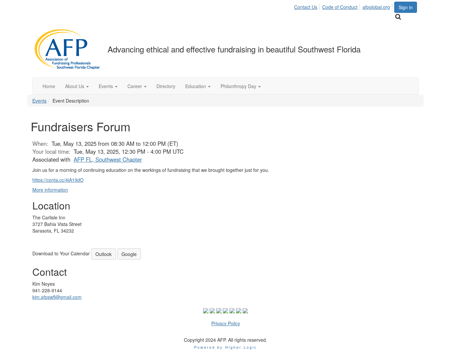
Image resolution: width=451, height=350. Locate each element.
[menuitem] (308, 6)
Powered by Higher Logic (225, 347)
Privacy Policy (225, 323)
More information (50, 189)
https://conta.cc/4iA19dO (58, 179)
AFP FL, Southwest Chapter (108, 159)
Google (129, 254)
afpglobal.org (376, 7)
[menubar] (344, 6)
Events (39, 100)
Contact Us (305, 7)
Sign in (406, 7)
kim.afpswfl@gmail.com (57, 297)
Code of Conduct (340, 7)
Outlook (103, 254)
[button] (77, 86)
